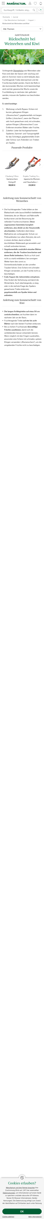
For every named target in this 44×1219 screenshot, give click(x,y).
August (31, 20)
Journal (15, 17)
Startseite (6, 17)
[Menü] (3, 3)
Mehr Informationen (35, 1217)
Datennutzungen (9, 1193)
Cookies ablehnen (8, 1217)
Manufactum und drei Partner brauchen (20, 1188)
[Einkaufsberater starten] (40, 10)
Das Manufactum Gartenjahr (14, 20)
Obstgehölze (18, 70)
